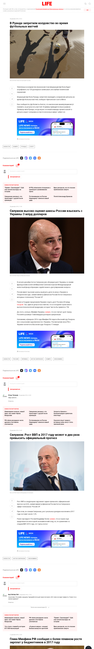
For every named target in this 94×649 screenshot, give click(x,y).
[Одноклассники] (39, 158)
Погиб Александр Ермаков (63, 196)
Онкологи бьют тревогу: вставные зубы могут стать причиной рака (63, 422)
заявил (47, 312)
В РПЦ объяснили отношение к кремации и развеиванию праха (39, 189)
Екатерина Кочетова (24, 139)
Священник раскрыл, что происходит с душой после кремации (14, 198)
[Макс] (26, 158)
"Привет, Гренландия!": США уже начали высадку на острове (14, 189)
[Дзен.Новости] (21, 158)
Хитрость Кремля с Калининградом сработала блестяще (63, 413)
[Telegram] (30, 158)
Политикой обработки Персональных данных (49, 9)
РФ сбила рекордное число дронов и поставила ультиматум (14, 422)
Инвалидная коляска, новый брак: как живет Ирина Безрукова (14, 413)
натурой (20, 304)
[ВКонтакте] (35, 158)
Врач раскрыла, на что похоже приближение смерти (64, 189)
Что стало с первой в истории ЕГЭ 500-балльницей (15, 627)
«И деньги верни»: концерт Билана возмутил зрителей (38, 627)
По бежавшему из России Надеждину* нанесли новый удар (39, 198)
